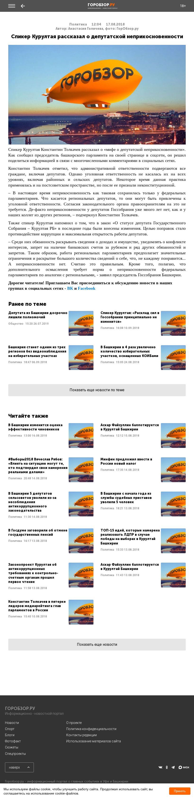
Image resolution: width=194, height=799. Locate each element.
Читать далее (50, 323)
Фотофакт (13, 741)
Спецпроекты (15, 754)
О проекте (74, 723)
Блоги (9, 735)
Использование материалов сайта (93, 741)
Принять (180, 791)
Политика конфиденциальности (91, 729)
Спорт (9, 729)
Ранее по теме (27, 304)
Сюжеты (11, 747)
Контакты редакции (81, 735)
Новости (12, 723)
